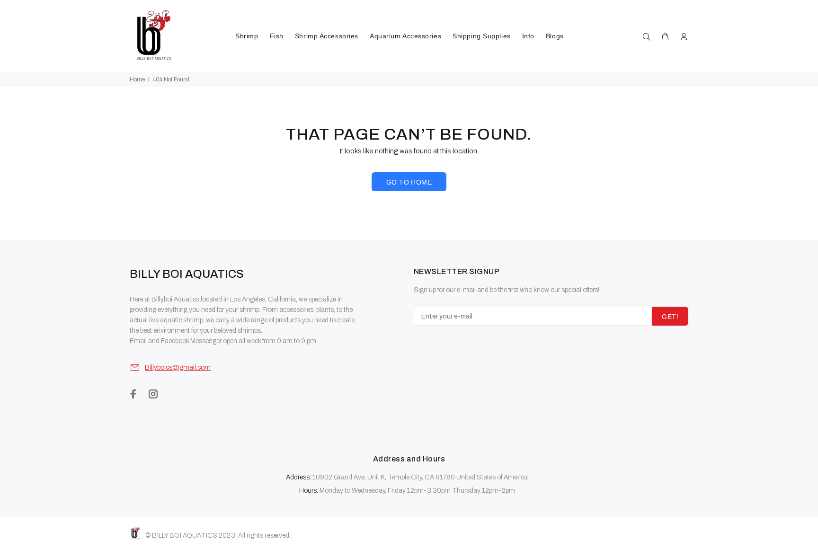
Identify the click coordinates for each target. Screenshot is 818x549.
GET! (670, 316)
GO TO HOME (409, 182)
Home (137, 79)
